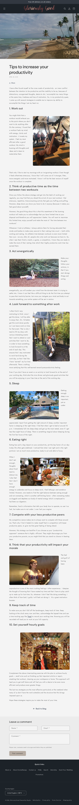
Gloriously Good (14, 800)
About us (8, 770)
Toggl (30, 616)
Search (46, 770)
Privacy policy (46, 800)
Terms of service (56, 800)
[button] (4, 8)
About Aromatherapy (20, 770)
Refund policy (36, 800)
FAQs (39, 770)
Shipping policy (67, 800)
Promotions (39, 775)
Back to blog (41, 708)
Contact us (32, 770)
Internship (53, 770)
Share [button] (13, 83)
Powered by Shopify (25, 800)
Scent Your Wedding (66, 770)
